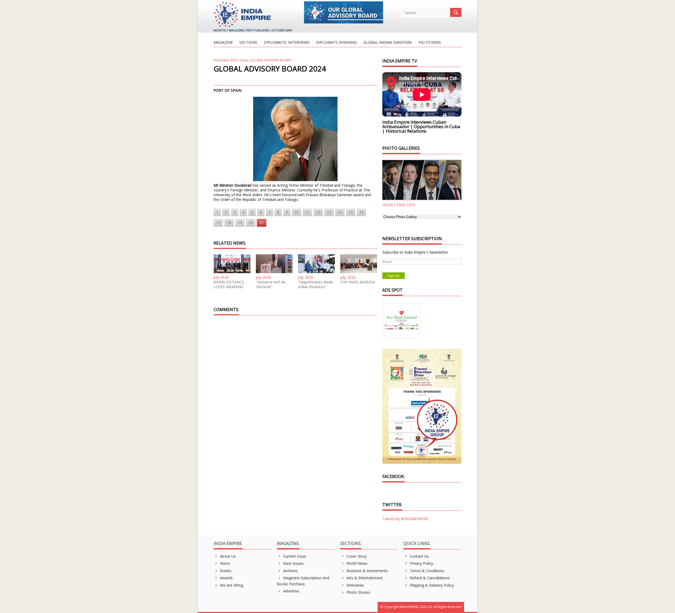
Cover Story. (356, 556)
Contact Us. (419, 556)
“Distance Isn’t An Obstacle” (271, 284)
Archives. (290, 570)
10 (297, 212)
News (244, 60)
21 (261, 222)
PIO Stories (429, 43)
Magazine (223, 43)
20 (251, 222)
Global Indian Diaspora (387, 43)
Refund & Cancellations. (429, 577)
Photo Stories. (358, 592)
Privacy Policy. (421, 563)
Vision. (225, 563)
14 (340, 212)
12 (318, 212)
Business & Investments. (367, 570)
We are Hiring (231, 585)
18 (229, 222)
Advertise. (291, 590)
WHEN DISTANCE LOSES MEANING (229, 284)
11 (307, 212)
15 (351, 212)
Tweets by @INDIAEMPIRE (405, 518)
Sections (248, 43)
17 (218, 222)
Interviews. (355, 585)
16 (361, 212)
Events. (225, 570)
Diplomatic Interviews (287, 43)
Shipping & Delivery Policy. (432, 585)
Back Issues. (293, 563)
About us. (228, 556)
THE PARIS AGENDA (357, 282)
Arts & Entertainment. (364, 577)
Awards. (226, 577)
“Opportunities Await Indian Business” (315, 284)
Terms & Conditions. (427, 570)
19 (240, 222)
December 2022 (226, 60)
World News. (356, 563)
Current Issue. (294, 556)
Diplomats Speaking (336, 43)
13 (329, 212)
